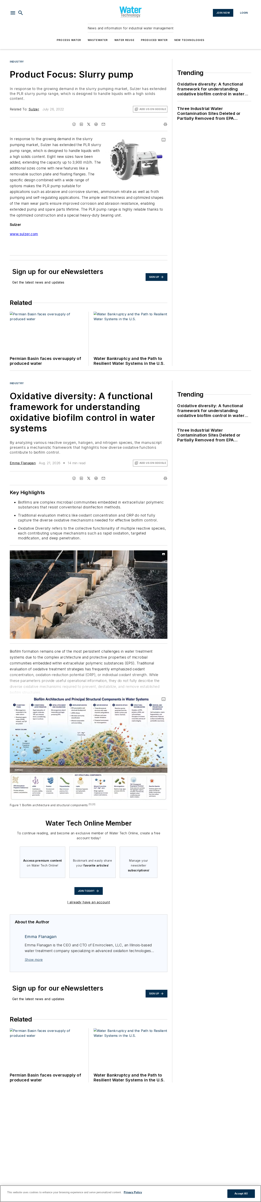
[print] (165, 124)
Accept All (241, 1193)
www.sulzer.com (24, 234)
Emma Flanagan (23, 463)
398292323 (110, 554)
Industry (17, 61)
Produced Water (154, 40)
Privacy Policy (133, 1192)
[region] (130, 1193)
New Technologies (189, 40)
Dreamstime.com (151, 554)
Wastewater (98, 40)
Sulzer (34, 109)
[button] (13, 13)
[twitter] (89, 124)
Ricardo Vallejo (130, 554)
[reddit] (96, 124)
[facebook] (74, 124)
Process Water (69, 40)
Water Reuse (124, 40)
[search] (21, 13)
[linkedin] (81, 124)
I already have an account (88, 902)
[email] (103, 124)
